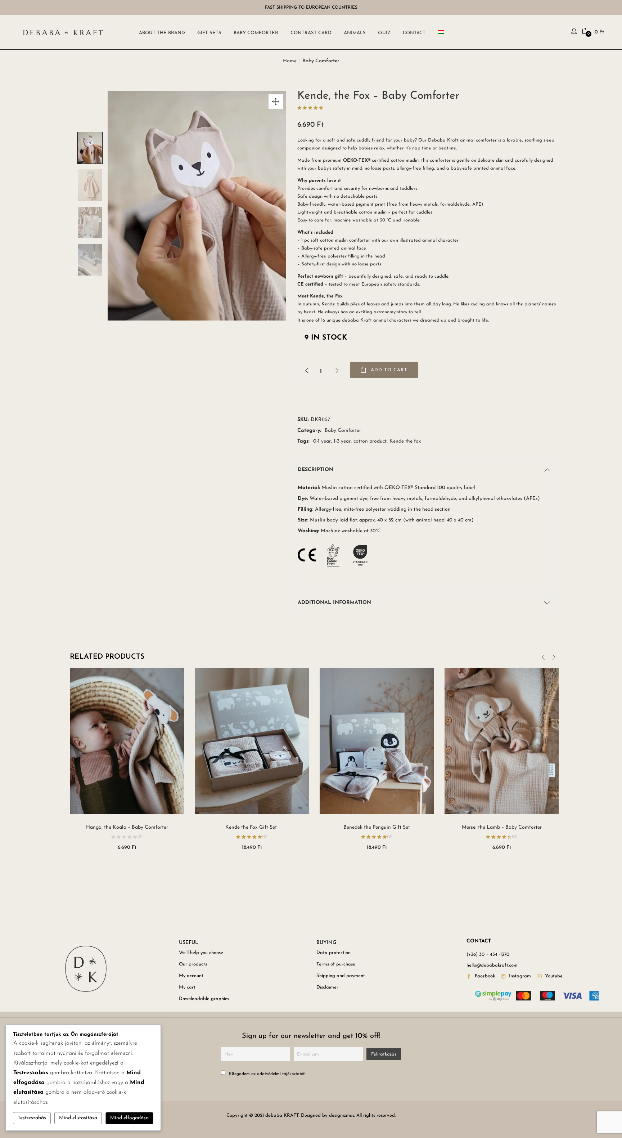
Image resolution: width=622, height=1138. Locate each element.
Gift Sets (209, 33)
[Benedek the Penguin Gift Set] (377, 740)
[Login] (574, 32)
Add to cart (389, 370)
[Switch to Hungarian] (442, 32)
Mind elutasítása (78, 1118)
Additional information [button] (334, 602)
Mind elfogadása (129, 1118)
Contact (414, 33)
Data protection (333, 952)
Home (290, 61)
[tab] (424, 470)
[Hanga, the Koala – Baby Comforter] (127, 740)
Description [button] (315, 469)
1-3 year (342, 441)
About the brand (162, 33)
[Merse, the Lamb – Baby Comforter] (502, 740)
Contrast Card (311, 33)
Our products (193, 964)
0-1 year (322, 441)
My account (191, 975)
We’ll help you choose (201, 952)
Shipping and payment (340, 975)
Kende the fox (405, 441)
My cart (187, 987)
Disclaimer (327, 987)
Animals (355, 33)
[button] (593, 32)
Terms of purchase (335, 964)
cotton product (370, 441)
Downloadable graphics (204, 998)
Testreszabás (32, 1118)
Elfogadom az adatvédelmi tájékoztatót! (266, 1074)
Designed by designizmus (327, 1115)
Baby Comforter (256, 33)
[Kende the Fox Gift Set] (252, 740)
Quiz (384, 33)
